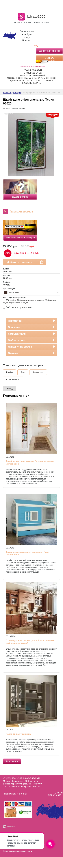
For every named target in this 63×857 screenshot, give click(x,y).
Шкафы (17, 92)
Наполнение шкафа (20, 346)
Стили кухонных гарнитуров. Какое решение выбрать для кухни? (30, 641)
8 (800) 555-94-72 (33, 73)
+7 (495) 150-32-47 (32, 70)
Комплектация (17, 333)
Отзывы (13, 353)
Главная (7, 92)
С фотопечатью (13, 379)
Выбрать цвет (16, 340)
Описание (14, 327)
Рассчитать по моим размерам (20, 223)
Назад (9, 388)
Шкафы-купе (38, 372)
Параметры (15, 320)
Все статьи (12, 761)
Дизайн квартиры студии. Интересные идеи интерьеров (30, 462)
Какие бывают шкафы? (18, 734)
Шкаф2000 (36, 17)
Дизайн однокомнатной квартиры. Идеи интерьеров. (27, 553)
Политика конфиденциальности (17, 851)
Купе (23, 372)
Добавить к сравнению (18, 307)
